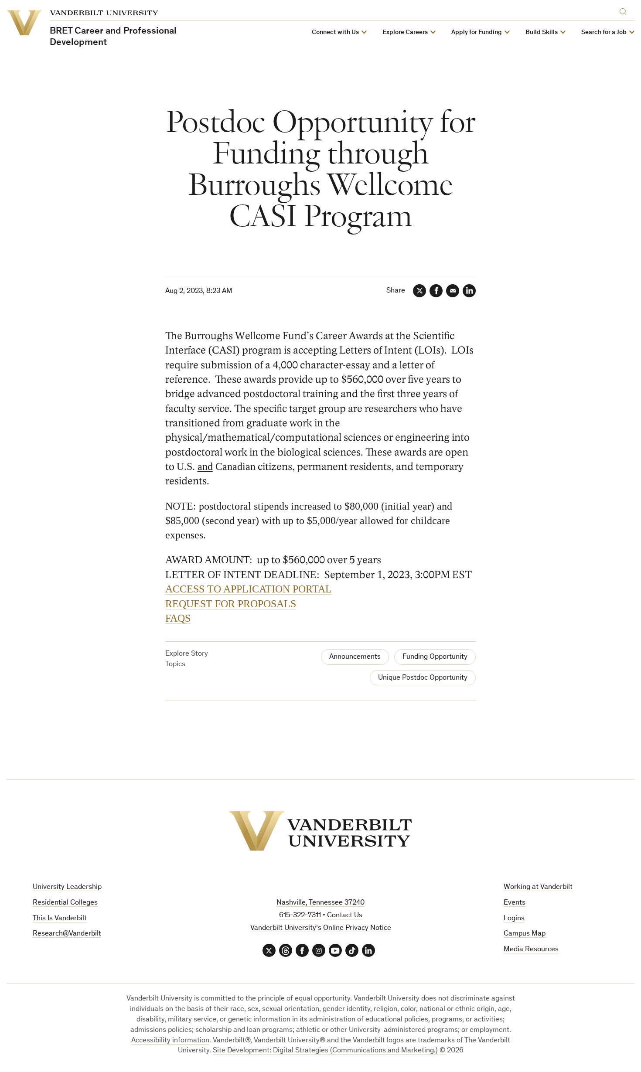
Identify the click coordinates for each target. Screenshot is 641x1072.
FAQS (178, 618)
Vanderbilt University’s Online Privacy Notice (320, 928)
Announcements (355, 657)
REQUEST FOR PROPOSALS (230, 603)
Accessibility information (170, 1041)
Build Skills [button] (541, 32)
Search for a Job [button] (604, 32)
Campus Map (525, 934)
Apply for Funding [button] (476, 32)
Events (514, 903)
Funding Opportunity (434, 657)
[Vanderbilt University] (320, 831)
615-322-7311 (300, 915)
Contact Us (344, 915)
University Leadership (67, 887)
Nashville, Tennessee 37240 (320, 903)
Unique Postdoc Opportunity (422, 678)
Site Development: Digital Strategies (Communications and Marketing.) (325, 1051)
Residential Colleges (65, 903)
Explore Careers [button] (405, 32)
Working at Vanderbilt (538, 887)
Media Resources (531, 949)
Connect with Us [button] (335, 32)
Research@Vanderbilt (67, 934)
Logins (514, 918)
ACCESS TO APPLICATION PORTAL (248, 589)
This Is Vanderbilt (60, 918)
